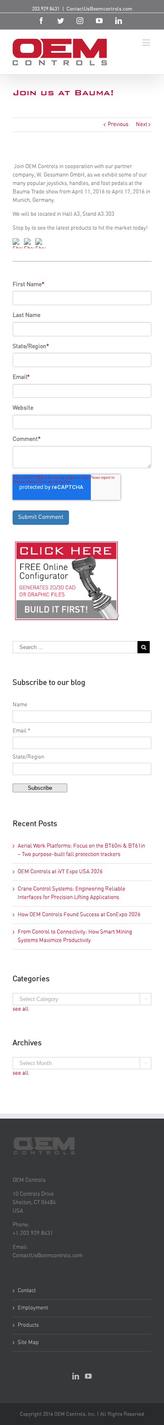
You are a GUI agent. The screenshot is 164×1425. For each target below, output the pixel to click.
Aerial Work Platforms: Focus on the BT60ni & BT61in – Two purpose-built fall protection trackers (81, 850)
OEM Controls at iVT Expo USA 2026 (60, 872)
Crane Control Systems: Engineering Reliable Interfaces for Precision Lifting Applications (71, 893)
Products (28, 1325)
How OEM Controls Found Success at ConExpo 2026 (79, 915)
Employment (33, 1308)
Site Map (28, 1342)
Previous (118, 124)
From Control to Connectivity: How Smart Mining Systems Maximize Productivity (75, 936)
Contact (27, 1291)
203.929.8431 (46, 8)
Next (141, 124)
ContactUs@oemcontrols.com (99, 8)
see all (21, 1009)
